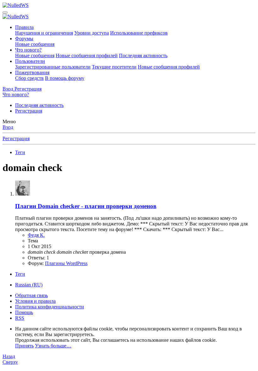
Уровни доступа (91, 33)
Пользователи (30, 61)
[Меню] (5, 13)
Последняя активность (143, 55)
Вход (8, 127)
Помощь (24, 312)
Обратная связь (31, 295)
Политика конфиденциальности (49, 306)
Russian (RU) (28, 284)
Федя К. (36, 235)
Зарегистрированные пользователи (53, 66)
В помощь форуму (64, 78)
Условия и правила (35, 301)
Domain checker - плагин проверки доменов (85, 206)
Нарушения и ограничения (44, 33)
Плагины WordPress (66, 263)
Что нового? (28, 50)
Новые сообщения (34, 44)
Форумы (24, 38)
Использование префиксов (139, 33)
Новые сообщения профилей (87, 55)
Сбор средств (29, 78)
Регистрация (28, 111)
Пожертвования (32, 72)
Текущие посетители (114, 66)
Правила (24, 27)
